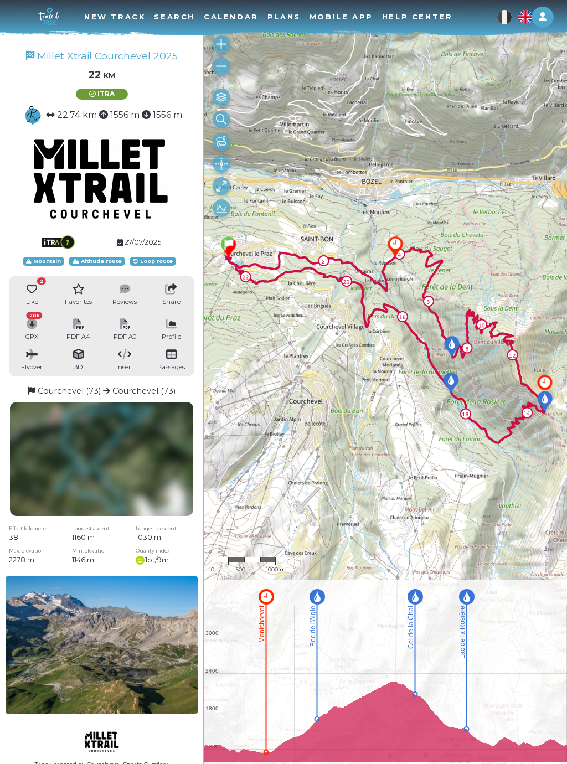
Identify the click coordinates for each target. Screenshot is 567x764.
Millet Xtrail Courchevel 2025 (106, 55)
